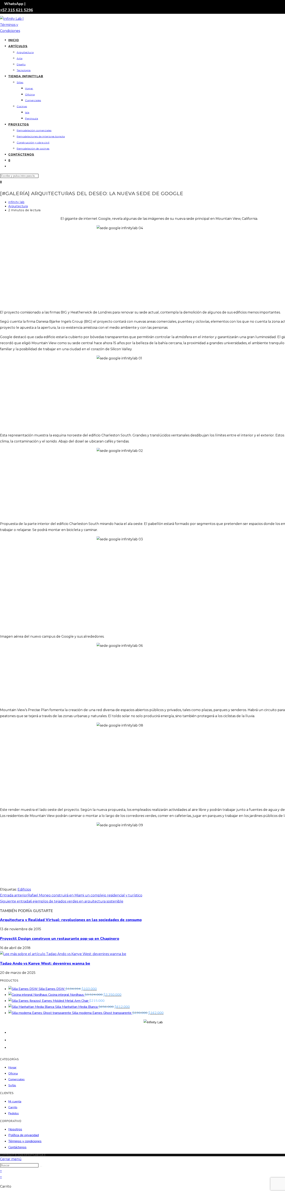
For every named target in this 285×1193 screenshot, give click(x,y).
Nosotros (15, 1129)
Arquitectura (18, 206)
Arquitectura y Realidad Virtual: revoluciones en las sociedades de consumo (71, 919)
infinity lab (16, 202)
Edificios (24, 889)
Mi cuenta (14, 1101)
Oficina (13, 1073)
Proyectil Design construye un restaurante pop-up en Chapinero (59, 938)
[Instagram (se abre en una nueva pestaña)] (10, 1047)
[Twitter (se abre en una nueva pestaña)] (10, 1032)
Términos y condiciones (25, 1141)
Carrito (12, 1107)
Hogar (12, 1067)
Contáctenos (17, 1147)
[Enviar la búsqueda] (40, 1166)
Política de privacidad (23, 1135)
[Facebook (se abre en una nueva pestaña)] (10, 1040)
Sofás (12, 1085)
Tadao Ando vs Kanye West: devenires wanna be (45, 963)
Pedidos (13, 1113)
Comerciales (16, 1079)
